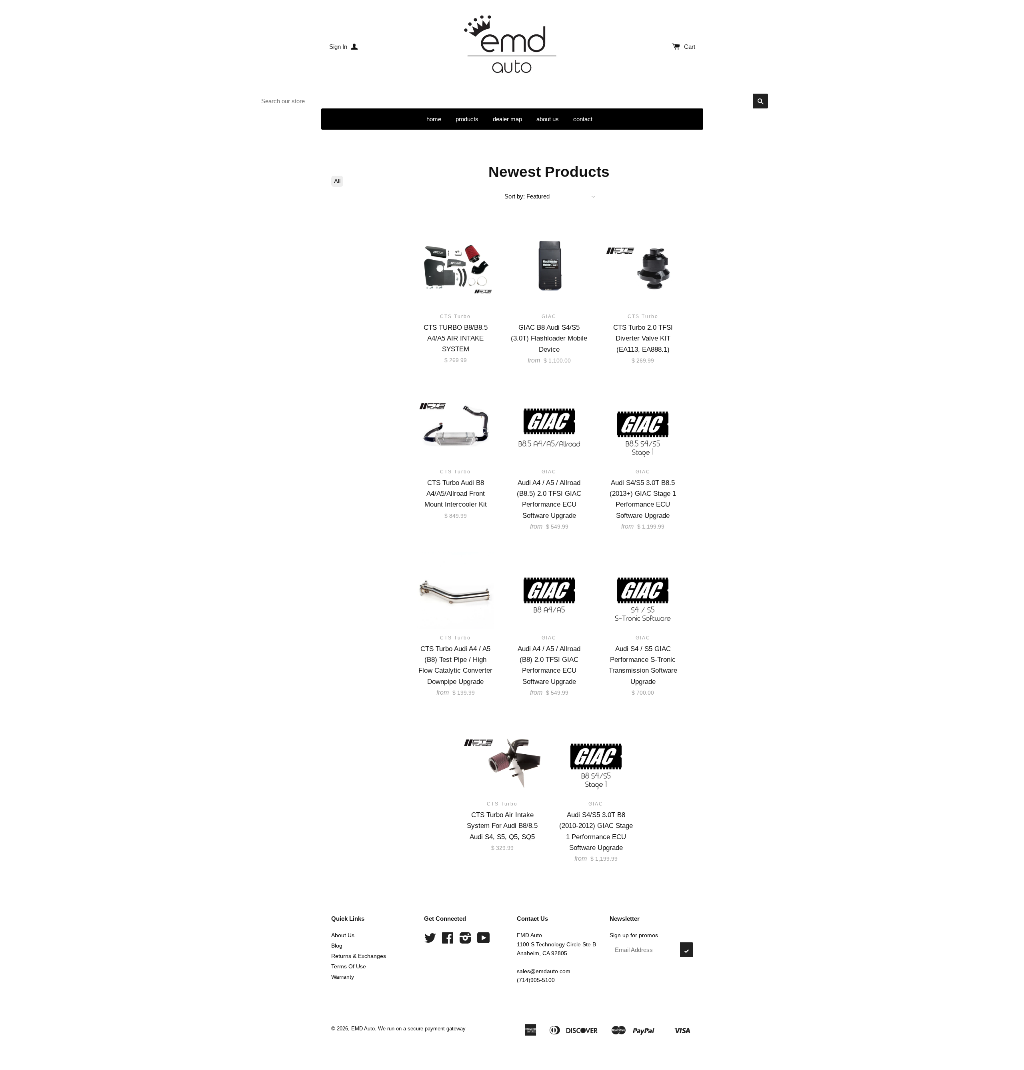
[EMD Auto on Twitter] (430, 941)
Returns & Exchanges (358, 956)
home (433, 119)
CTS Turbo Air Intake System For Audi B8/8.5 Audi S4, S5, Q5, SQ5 (502, 825)
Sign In (339, 46)
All (337, 181)
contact (582, 119)
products (467, 119)
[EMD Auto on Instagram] (465, 941)
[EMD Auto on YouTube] (483, 941)
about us (547, 119)
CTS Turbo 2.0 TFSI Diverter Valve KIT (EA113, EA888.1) (643, 338)
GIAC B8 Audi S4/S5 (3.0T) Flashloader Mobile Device (549, 338)
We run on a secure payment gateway (422, 1029)
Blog (336, 945)
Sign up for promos (634, 935)
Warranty (342, 977)
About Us (342, 935)
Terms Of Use (348, 966)
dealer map (507, 119)
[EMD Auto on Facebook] (448, 941)
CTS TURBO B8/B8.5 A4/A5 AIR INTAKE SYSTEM (456, 338)
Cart (689, 46)
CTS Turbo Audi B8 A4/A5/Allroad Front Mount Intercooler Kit (455, 493)
